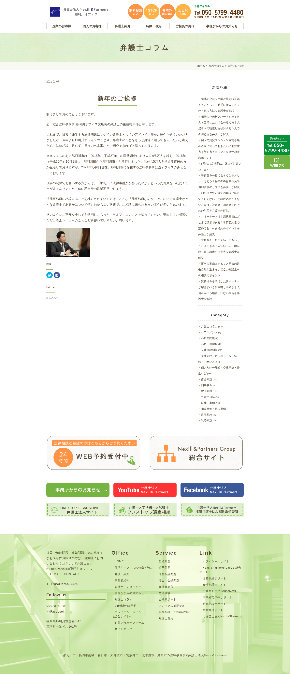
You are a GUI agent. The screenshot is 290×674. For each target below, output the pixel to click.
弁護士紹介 (122, 574)
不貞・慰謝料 (209, 344)
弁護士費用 (166, 618)
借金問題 (206, 379)
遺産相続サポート (214, 578)
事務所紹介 (122, 580)
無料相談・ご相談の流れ (175, 612)
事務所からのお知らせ (129, 593)
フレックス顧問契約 (172, 605)
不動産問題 (208, 338)
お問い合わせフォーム (129, 622)
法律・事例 (208, 402)
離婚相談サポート (214, 603)
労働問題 (206, 391)
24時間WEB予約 (126, 605)
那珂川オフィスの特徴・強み (134, 567)
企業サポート (167, 599)
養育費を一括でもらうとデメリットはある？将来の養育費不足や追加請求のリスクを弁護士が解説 (219, 181)
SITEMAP (53, 574)
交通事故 (164, 593)
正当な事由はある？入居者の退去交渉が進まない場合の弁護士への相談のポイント (219, 269)
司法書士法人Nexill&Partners (222, 616)
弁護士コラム (216, 65)
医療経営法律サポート (217, 597)
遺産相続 (206, 414)
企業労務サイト (213, 610)
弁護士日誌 (208, 396)
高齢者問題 (166, 586)
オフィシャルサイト (216, 561)
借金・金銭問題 (169, 580)
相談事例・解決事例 (213, 408)
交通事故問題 (209, 350)
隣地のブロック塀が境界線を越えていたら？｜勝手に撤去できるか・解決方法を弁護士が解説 (219, 104)
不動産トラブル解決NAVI (219, 590)
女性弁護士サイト (214, 584)
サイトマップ (123, 629)
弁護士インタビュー (128, 586)
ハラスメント (209, 332)
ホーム (201, 65)
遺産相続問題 (167, 574)
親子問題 (164, 567)
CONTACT (72, 574)
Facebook (57, 611)
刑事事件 (206, 385)
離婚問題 (206, 420)
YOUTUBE (58, 606)
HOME (119, 561)
